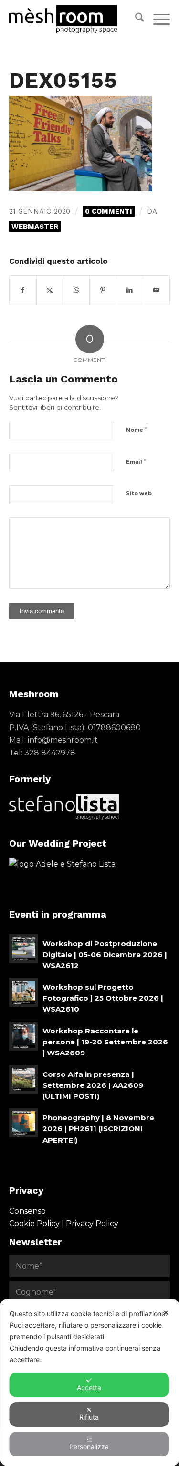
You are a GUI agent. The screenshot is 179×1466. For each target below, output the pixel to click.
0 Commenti (108, 211)
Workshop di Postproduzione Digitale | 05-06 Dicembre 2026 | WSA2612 (104, 954)
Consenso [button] (27, 1211)
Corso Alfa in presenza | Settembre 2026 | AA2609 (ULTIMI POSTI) (92, 1085)
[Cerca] (135, 19)
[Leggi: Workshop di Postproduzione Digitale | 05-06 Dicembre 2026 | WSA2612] (23, 948)
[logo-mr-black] (73, 19)
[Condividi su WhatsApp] (76, 290)
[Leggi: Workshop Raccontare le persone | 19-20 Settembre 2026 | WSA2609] (23, 1036)
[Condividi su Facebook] (23, 290)
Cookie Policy (34, 1223)
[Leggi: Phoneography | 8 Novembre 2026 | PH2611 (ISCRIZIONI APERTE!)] (23, 1122)
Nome (136, 429)
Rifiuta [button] (89, 1417)
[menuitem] (135, 19)
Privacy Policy (92, 1223)
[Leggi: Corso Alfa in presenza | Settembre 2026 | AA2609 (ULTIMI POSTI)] (23, 1079)
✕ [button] (165, 1313)
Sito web (139, 493)
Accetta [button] (89, 1387)
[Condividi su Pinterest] (103, 290)
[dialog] (89, 1382)
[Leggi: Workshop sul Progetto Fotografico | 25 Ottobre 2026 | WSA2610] (23, 992)
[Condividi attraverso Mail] (156, 290)
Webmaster (34, 226)
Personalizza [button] (89, 1447)
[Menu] (157, 19)
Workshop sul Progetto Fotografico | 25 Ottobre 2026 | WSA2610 (102, 997)
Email (136, 461)
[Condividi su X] (50, 290)
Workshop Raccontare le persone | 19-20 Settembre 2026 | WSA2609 (105, 1041)
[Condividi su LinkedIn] (129, 290)
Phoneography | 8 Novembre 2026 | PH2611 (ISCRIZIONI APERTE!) (98, 1128)
